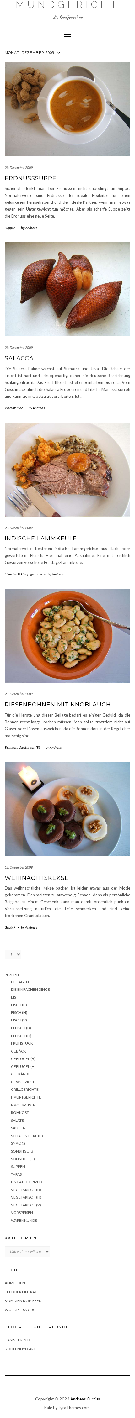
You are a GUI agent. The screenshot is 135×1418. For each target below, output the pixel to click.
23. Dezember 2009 (19, 528)
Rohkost (20, 1112)
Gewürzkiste (24, 1081)
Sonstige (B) (23, 1151)
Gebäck (10, 927)
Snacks (18, 1143)
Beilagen (11, 747)
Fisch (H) (19, 1012)
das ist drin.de (18, 1339)
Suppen (10, 228)
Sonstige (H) (23, 1159)
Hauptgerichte (31, 574)
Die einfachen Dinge (30, 989)
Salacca (19, 358)
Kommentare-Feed (23, 1300)
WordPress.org (20, 1309)
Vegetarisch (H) (26, 1197)
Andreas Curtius (85, 1398)
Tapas (16, 1174)
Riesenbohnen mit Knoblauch (58, 704)
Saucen (18, 1128)
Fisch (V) (19, 1020)
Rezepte (12, 975)
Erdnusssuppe (31, 178)
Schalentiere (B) (27, 1135)
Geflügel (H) (23, 1066)
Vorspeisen (22, 1212)
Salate (17, 1120)
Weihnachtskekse (37, 877)
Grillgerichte (25, 1089)
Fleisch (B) (21, 1028)
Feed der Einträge (22, 1291)
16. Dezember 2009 (19, 867)
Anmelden (15, 1282)
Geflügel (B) (23, 1058)
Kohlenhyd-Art (20, 1349)
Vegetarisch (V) (26, 1205)
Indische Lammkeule (41, 538)
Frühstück (22, 1043)
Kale (48, 1407)
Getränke (20, 1074)
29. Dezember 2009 (19, 167)
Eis (13, 997)
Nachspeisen (23, 1105)
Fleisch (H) (12, 574)
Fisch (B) (19, 1004)
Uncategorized (26, 1181)
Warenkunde (14, 408)
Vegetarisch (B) (29, 747)
